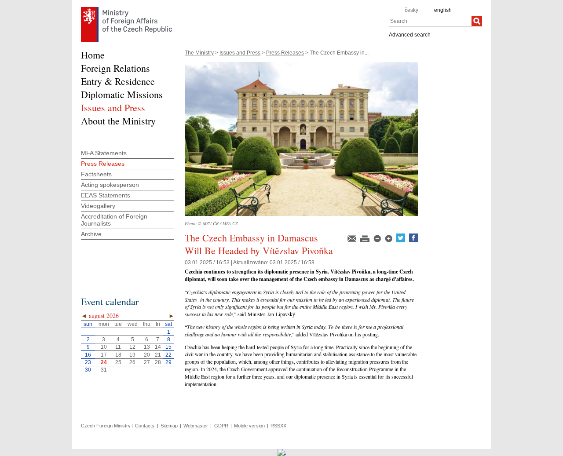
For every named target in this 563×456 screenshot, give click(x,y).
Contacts (144, 425)
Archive (91, 233)
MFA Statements (104, 153)
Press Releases (285, 53)
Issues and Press (239, 53)
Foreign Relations (115, 68)
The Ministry (199, 53)
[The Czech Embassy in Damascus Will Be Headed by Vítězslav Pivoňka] (301, 218)
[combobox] (430, 21)
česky (411, 10)
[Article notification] (352, 240)
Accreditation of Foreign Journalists (114, 220)
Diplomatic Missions (122, 94)
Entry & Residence (118, 81)
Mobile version (249, 425)
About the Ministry (118, 120)
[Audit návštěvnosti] (282, 452)
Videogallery (98, 205)
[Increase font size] (389, 240)
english (443, 10)
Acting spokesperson (110, 184)
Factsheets (96, 174)
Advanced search (410, 34)
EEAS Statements (105, 195)
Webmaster (195, 425)
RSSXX (278, 425)
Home (93, 54)
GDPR (221, 425)
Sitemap (169, 425)
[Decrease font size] (377, 240)
